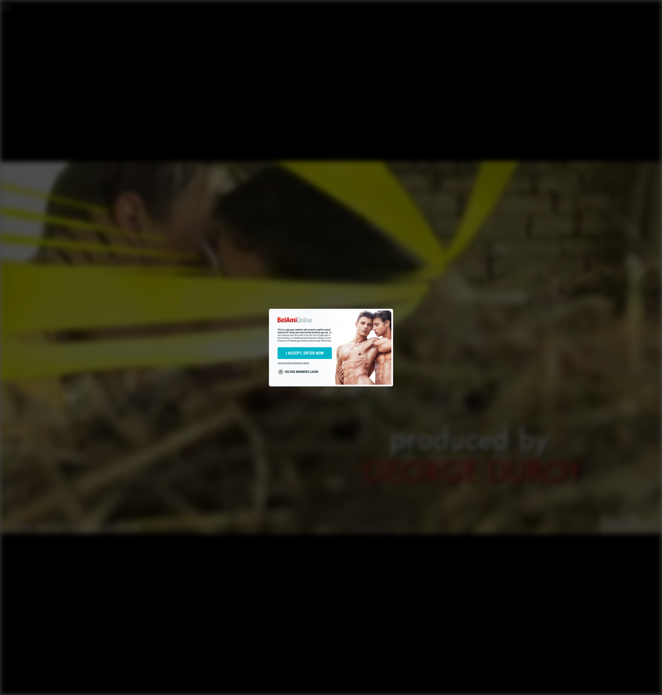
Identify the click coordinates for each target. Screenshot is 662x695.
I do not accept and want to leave (293, 363)
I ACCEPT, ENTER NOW (305, 353)
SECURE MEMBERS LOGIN (301, 372)
